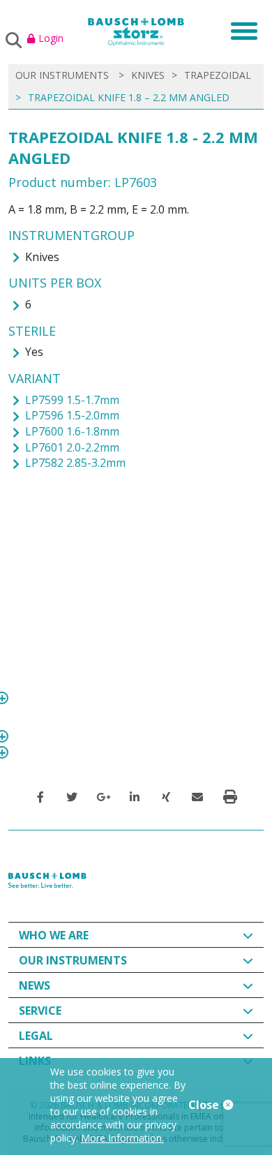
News (34, 985)
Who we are (54, 935)
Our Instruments (73, 960)
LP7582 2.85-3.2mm (75, 462)
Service (40, 1010)
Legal (36, 1035)
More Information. (122, 1138)
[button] (40, 797)
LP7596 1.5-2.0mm (72, 415)
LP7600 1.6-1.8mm (72, 431)
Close (205, 1104)
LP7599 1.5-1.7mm (72, 400)
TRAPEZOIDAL (217, 75)
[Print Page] (230, 796)
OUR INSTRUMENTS (62, 75)
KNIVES (148, 75)
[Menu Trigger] (239, 29)
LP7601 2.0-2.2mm (72, 447)
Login (50, 38)
